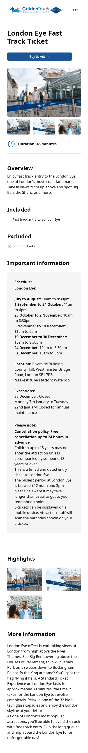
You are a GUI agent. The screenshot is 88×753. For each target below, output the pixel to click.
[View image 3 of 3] (69, 127)
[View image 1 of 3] (18, 127)
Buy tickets (37, 56)
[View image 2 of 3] (44, 127)
